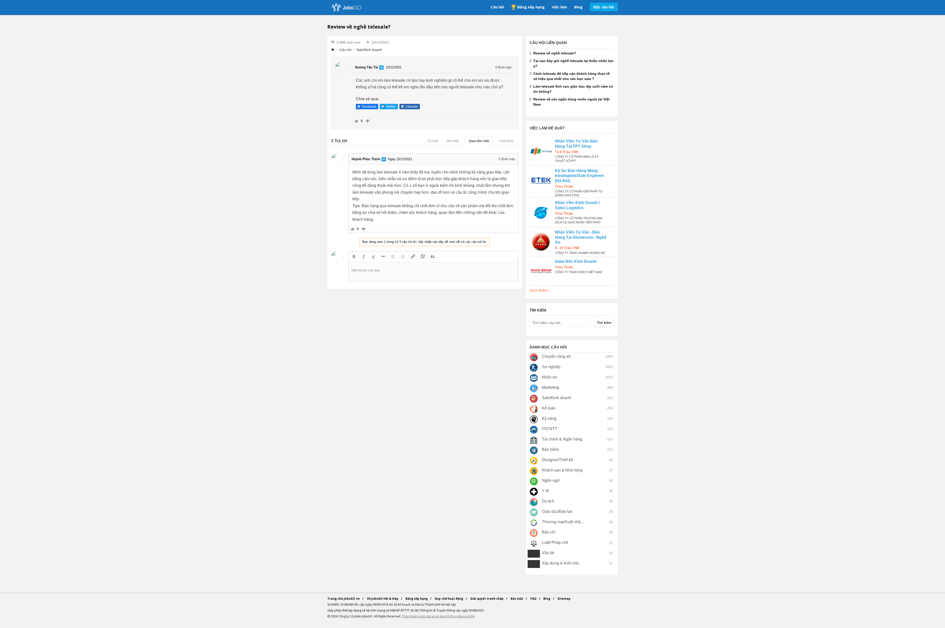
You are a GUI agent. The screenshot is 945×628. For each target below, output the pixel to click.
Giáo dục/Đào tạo (557, 511)
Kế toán (548, 408)
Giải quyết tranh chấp (487, 599)
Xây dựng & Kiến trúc (560, 563)
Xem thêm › (540, 290)
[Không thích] (367, 121)
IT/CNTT (549, 429)
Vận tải (548, 553)
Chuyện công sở (556, 356)
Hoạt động (506, 141)
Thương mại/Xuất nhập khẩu (563, 522)
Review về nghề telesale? (554, 53)
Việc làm (559, 6)
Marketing (550, 387)
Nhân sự (549, 377)
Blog (578, 6)
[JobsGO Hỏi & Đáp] (345, 7)
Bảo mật (517, 599)
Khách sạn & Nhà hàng (562, 470)
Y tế (545, 491)
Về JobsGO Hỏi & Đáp (383, 599)
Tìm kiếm (604, 323)
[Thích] (356, 121)
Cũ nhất (432, 141)
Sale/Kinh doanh (369, 50)
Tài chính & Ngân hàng (562, 439)
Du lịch (548, 501)
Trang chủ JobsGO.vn (344, 599)
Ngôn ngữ (551, 480)
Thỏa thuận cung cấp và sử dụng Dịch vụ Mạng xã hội (438, 616)
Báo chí (548, 532)
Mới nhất (453, 141)
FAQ (533, 599)
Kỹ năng (549, 418)
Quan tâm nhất (479, 141)
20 (383, 159)
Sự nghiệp (551, 367)
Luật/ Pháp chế (555, 542)
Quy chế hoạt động (449, 599)
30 (381, 67)
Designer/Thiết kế (557, 460)
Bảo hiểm (550, 449)
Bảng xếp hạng (531, 6)
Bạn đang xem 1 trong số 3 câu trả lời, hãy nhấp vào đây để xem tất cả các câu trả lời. (424, 242)
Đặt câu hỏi (603, 6)
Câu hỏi (497, 6)
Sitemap (563, 599)
